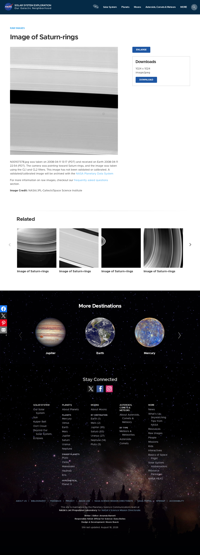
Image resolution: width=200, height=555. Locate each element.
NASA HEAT (155, 478)
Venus (65, 423)
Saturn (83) (97, 431)
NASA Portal (145, 501)
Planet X (67, 484)
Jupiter (50, 353)
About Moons (99, 409)
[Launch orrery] (96, 8)
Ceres (65, 462)
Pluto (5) (96, 444)
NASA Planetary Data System (94, 173)
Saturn (66, 440)
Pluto (65, 458)
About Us (21, 501)
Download (146, 80)
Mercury (149, 353)
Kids (150, 446)
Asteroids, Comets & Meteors (126, 408)
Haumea (67, 471)
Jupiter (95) (98, 427)
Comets (124, 443)
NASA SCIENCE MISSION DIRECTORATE (114, 501)
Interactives (155, 450)
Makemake (68, 466)
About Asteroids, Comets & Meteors (130, 418)
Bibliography (38, 501)
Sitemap (160, 501)
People (152, 437)
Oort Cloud (39, 426)
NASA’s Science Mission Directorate (121, 510)
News (151, 409)
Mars (65, 431)
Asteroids (125, 439)
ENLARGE (141, 50)
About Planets (70, 409)
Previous (9, 245)
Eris (64, 475)
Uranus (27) (98, 436)
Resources (154, 429)
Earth (100, 353)
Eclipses (38, 438)
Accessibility (176, 501)
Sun (35, 417)
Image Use (84, 501)
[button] (183, 7)
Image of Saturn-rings (33, 271)
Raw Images (17, 28)
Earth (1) (96, 418)
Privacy (70, 501)
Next (190, 245)
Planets (67, 405)
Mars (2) (95, 423)
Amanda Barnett (108, 516)
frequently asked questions (91, 180)
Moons (95, 405)
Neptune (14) (98, 440)
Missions (153, 442)
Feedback (55, 501)
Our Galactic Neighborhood (33, 9)
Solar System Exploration (33, 4)
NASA (9, 6)
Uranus (66, 444)
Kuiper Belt (39, 421)
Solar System (41, 405)
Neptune (67, 449)
